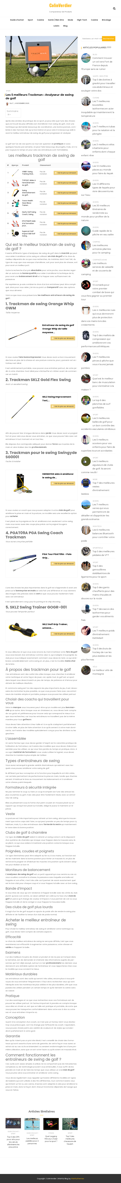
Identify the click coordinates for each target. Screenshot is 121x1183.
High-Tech (82, 20)
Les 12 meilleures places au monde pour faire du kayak (102, 170)
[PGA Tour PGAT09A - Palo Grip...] (23, 562)
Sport (30, 20)
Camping (96, 242)
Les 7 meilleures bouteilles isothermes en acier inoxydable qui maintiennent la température (97, 108)
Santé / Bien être (56, 20)
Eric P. (12, 103)
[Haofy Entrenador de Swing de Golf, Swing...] (15, 213)
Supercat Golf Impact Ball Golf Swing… (28, 233)
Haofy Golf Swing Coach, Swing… (29, 213)
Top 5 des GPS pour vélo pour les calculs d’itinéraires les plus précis (13, 1142)
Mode (70, 20)
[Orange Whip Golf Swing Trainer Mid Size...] (23, 333)
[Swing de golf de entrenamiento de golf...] (15, 193)
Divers (96, 123)
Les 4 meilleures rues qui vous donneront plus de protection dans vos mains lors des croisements (98, 317)
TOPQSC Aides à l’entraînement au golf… (29, 182)
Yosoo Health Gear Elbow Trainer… (27, 202)
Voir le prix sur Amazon (67, 173)
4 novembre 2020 (22, 103)
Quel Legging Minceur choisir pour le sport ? (51, 1138)
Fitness (51, 1133)
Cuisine (40, 20)
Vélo (101, 548)
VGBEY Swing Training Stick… (28, 172)
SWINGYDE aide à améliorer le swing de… (58, 475)
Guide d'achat (13, 1132)
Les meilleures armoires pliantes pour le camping (101, 249)
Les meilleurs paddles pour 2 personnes (32, 1141)
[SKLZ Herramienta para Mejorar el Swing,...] (23, 407)
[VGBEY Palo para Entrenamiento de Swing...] (15, 173)
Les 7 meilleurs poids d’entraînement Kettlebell (103, 634)
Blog (65, 26)
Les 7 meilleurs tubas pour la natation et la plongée (103, 130)
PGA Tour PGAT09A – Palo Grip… (56, 556)
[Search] (114, 8)
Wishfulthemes (77, 1178)
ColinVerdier (60, 5)
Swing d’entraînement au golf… (28, 192)
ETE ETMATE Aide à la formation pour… (29, 223)
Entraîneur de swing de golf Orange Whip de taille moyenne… (58, 329)
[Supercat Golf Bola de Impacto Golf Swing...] (15, 234)
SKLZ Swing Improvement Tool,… (56, 398)
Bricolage (106, 20)
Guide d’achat (17, 20)
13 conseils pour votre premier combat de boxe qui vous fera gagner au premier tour (97, 292)
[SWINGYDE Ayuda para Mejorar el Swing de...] (23, 484)
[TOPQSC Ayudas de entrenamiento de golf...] (15, 182)
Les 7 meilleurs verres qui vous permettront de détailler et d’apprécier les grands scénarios (95, 512)
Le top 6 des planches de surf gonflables (101, 404)
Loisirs (56, 26)
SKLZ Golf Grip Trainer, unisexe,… (55, 626)
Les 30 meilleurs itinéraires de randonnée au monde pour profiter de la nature (95, 213)
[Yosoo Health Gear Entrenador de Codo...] (15, 203)
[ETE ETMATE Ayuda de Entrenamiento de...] (15, 223)
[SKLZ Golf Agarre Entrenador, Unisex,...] (23, 630)
